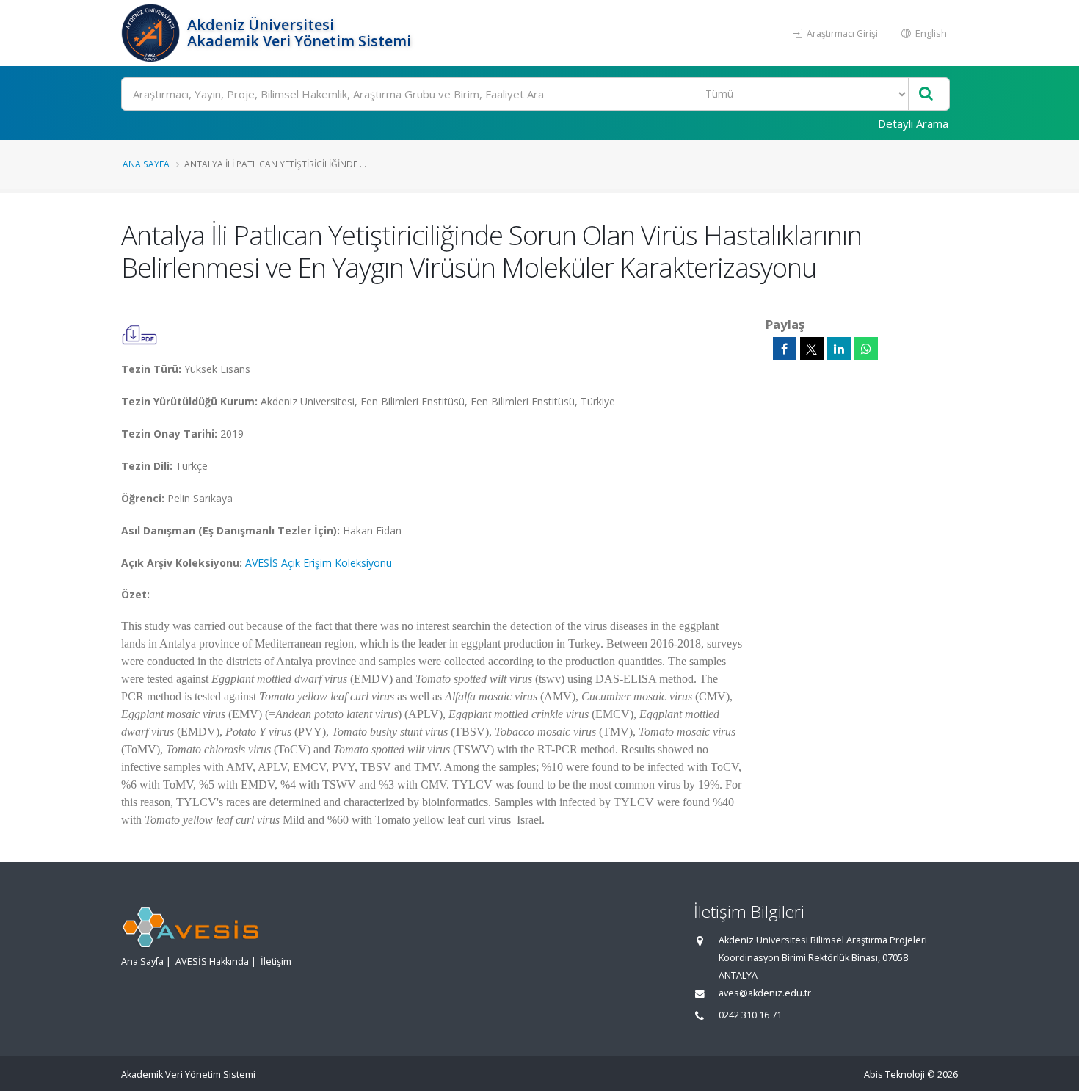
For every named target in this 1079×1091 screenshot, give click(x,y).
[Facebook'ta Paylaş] (784, 348)
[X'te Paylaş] (812, 348)
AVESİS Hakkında (212, 961)
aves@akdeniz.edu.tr (765, 993)
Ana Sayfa (146, 164)
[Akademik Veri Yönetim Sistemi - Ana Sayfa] (152, 33)
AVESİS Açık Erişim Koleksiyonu (318, 563)
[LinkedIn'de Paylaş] (839, 348)
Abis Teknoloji (894, 1074)
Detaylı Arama (913, 123)
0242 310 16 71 (750, 1015)
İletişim (276, 961)
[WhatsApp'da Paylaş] (866, 348)
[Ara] (925, 94)
